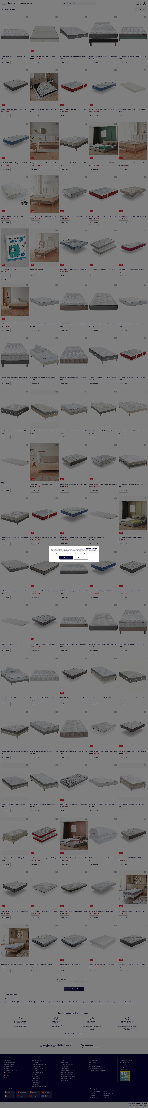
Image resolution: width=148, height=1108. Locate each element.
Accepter (66, 557)
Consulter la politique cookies (55, 554)
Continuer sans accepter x (54, 547)
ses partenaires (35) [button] (56, 549)
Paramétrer (81, 557)
